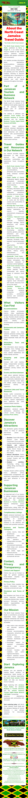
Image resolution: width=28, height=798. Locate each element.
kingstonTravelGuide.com (8, 771)
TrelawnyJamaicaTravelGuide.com (14, 777)
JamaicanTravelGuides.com (20, 770)
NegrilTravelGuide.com (9, 774)
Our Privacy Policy (20, 748)
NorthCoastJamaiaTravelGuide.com (13, 778)
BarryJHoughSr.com (20, 782)
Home (21, 750)
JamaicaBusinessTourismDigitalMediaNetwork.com (14, 781)
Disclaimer (12, 748)
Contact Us (17, 750)
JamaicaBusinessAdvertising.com (10, 782)
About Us (6, 748)
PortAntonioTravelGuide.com (13, 775)
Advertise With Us (8, 750)
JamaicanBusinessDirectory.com (9, 770)
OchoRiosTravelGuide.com (18, 774)
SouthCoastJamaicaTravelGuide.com (13, 779)
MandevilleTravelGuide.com (19, 771)
